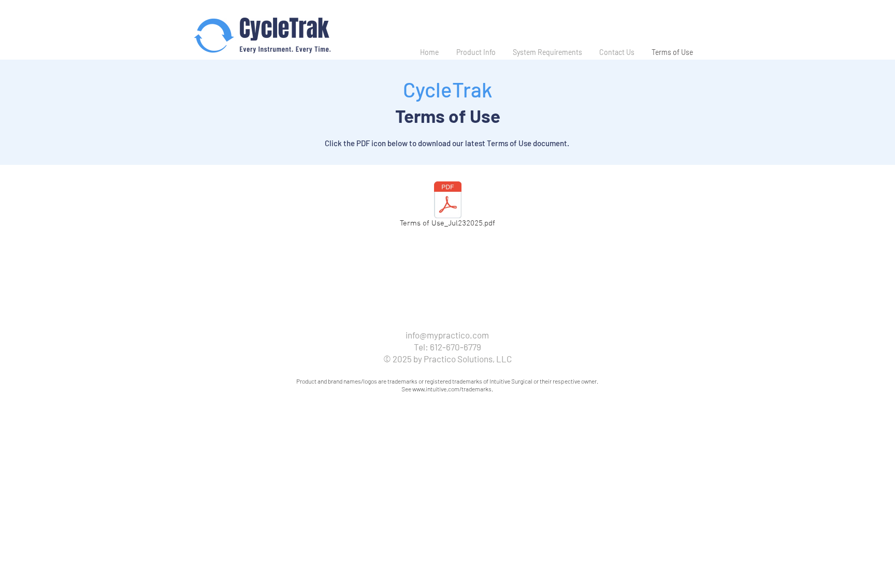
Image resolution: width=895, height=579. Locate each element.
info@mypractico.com (447, 335)
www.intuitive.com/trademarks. (452, 388)
